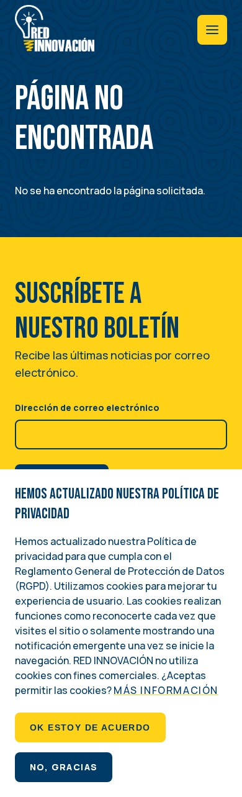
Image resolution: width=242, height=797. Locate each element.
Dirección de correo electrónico (87, 407)
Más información (166, 690)
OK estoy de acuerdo (90, 727)
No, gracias (63, 767)
